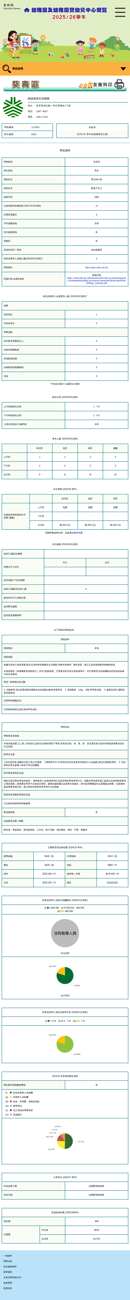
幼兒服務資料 (10, 1266)
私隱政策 (7, 1288)
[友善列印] (108, 84)
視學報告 (7, 1272)
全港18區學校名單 (12, 1277)
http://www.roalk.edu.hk (96, 267)
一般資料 (7, 1255)
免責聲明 (7, 1283)
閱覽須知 (7, 1261)
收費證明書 (77, 533)
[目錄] (120, 13)
